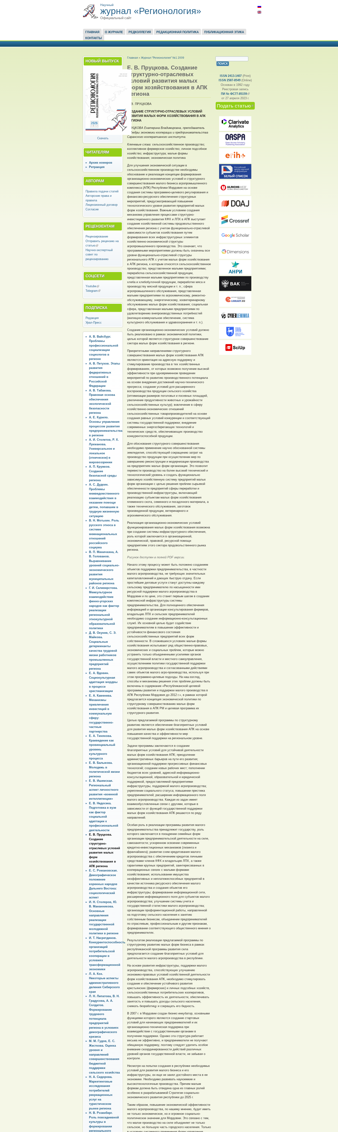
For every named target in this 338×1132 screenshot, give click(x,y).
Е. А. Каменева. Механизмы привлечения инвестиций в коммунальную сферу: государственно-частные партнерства (101, 713)
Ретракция (97, 167)
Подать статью (236, 105)
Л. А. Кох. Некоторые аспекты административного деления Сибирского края (104, 982)
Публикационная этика (224, 32)
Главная (92, 32)
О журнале (114, 32)
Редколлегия (140, 32)
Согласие (92, 209)
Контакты (93, 38)
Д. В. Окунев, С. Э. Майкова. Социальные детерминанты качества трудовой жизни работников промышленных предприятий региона (103, 650)
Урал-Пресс (94, 322)
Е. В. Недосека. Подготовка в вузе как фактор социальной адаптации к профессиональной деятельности (103, 817)
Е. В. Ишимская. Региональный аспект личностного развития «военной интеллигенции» (103, 789)
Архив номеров (100, 162)
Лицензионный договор (101, 204)
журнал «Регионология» (150, 11)
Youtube (92, 286)
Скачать (103, 138)
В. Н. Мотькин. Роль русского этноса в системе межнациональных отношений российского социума (104, 534)
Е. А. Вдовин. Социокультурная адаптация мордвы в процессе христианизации (103, 682)
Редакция (92, 318)
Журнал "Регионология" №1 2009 (162, 57)
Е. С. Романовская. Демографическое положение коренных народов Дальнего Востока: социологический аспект (103, 884)
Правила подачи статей (102, 191)
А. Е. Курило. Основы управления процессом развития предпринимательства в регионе (105, 426)
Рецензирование (97, 236)
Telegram (93, 290)
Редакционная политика (177, 32)
